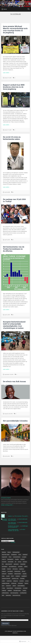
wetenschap (8, 595)
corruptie (24, 556)
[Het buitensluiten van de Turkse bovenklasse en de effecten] (15, 272)
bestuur (9, 552)
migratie (24, 573)
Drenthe (17, 559)
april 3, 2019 (7, 314)
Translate (12, 542)
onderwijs (18, 576)
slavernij (26, 583)
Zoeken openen (28, 9)
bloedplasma (14, 554)
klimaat (23, 571)
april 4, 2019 (7, 239)
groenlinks (20, 566)
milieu (3, 576)
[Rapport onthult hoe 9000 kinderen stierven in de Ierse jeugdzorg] (15, 99)
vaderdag (4, 590)
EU (15, 561)
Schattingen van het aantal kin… (18, 526)
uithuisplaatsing (18, 588)
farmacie (25, 561)
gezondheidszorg (12, 566)
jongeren (4, 571)
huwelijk (3, 568)
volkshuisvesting (5, 592)
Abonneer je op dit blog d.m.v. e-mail (12, 611)
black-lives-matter (5, 554)
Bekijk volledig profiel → (7, 505)
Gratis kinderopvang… (13, 529)
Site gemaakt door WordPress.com (15, 631)
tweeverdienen (10, 588)
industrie (9, 568)
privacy (26, 580)
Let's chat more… (12, 519)
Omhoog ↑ (15, 632)
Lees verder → (6, 72)
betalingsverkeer (16, 552)
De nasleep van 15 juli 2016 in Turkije (14, 200)
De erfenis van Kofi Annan (14, 381)
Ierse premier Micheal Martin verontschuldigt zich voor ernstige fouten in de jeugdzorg (15, 29)
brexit (20, 554)
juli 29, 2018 (7, 456)
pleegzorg (15, 580)
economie (4, 561)
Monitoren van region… (14, 526)
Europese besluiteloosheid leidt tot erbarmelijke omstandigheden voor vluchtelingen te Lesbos (14, 325)
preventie (22, 580)
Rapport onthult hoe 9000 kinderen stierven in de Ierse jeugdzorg (13, 87)
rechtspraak (13, 583)
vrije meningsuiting (14, 592)
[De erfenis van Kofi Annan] (15, 392)
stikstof (14, 585)
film (3, 564)
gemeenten (16, 564)
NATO (12, 576)
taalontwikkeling (21, 585)
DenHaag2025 (10, 559)
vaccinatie (25, 588)
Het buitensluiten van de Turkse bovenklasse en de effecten (13, 249)
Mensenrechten (17, 573)
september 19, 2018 (8, 374)
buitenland (25, 554)
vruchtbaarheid (23, 592)
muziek (7, 576)
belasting (4, 552)
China (10, 556)
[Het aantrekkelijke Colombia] (15, 433)
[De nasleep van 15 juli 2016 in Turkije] (15, 214)
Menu (5, 9)
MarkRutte (10, 573)
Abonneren (5, 623)
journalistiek (10, 571)
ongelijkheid (24, 576)
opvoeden (22, 578)
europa (19, 561)
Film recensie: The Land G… (21, 516)
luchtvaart (4, 573)
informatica (15, 568)
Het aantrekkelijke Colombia (15, 421)
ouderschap (9, 580)
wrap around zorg (16, 595)
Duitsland (22, 559)
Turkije (3, 588)
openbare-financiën (6, 578)
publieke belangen (5, 583)
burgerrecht (4, 556)
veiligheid (10, 590)
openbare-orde (15, 578)
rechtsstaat (20, 583)
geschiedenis (4, 566)
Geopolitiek (22, 564)
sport (3, 585)
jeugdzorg (21, 568)
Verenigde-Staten (17, 590)
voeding (24, 590)
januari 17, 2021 (7, 77)
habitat (25, 566)
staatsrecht (8, 585)
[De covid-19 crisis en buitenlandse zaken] (15, 156)
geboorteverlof (9, 564)
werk (3, 595)
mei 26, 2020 (7, 192)
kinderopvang (17, 571)
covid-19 (4, 559)
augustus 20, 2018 (8, 413)
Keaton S (10, 516)
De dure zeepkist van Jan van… (16, 530)
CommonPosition (16, 556)
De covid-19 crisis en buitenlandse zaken (12, 138)
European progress (15, 3)
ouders (3, 580)
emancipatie (10, 561)
